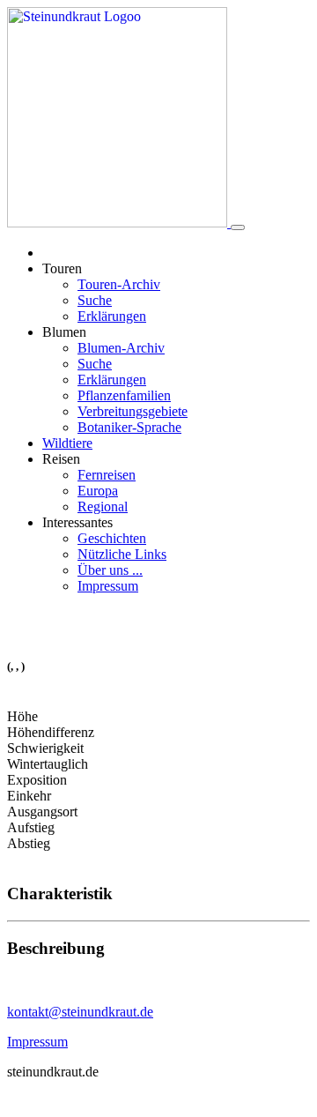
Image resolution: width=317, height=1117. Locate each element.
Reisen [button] (61, 458)
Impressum (107, 585)
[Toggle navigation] (238, 227)
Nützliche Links (121, 554)
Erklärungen (111, 316)
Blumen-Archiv (121, 347)
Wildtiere (67, 443)
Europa (97, 490)
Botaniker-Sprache (129, 427)
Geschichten (111, 538)
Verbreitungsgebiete (132, 411)
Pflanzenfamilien (124, 395)
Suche (94, 300)
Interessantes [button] (77, 522)
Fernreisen (106, 474)
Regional (102, 506)
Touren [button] (62, 268)
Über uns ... (110, 569)
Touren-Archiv (118, 284)
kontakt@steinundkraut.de (80, 1011)
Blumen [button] (64, 331)
